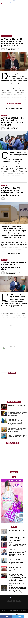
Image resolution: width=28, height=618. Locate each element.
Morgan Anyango (10, 199)
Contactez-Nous (19, 605)
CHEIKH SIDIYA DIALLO (12, 128)
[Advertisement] (14, 21)
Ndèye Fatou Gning (11, 49)
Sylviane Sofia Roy (11, 273)
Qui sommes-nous (8, 605)
